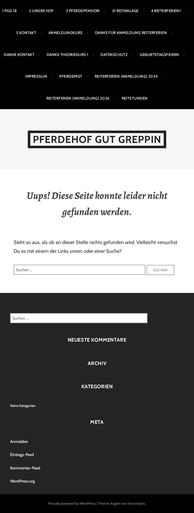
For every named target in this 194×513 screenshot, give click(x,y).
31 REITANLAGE (125, 11)
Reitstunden (135, 98)
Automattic (136, 503)
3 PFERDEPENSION (83, 11)
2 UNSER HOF (41, 11)
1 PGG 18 (9, 11)
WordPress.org (22, 481)
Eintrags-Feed (22, 454)
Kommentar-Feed (25, 468)
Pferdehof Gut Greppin (97, 139)
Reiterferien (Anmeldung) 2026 (77, 98)
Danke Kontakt (19, 54)
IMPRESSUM (36, 76)
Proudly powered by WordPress (72, 503)
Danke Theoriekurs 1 (67, 54)
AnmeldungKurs (65, 33)
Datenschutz (114, 54)
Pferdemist (70, 76)
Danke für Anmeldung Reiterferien (131, 33)
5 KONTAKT (26, 33)
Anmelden (19, 441)
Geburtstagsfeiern (159, 54)
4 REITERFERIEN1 (166, 11)
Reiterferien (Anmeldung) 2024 (126, 76)
